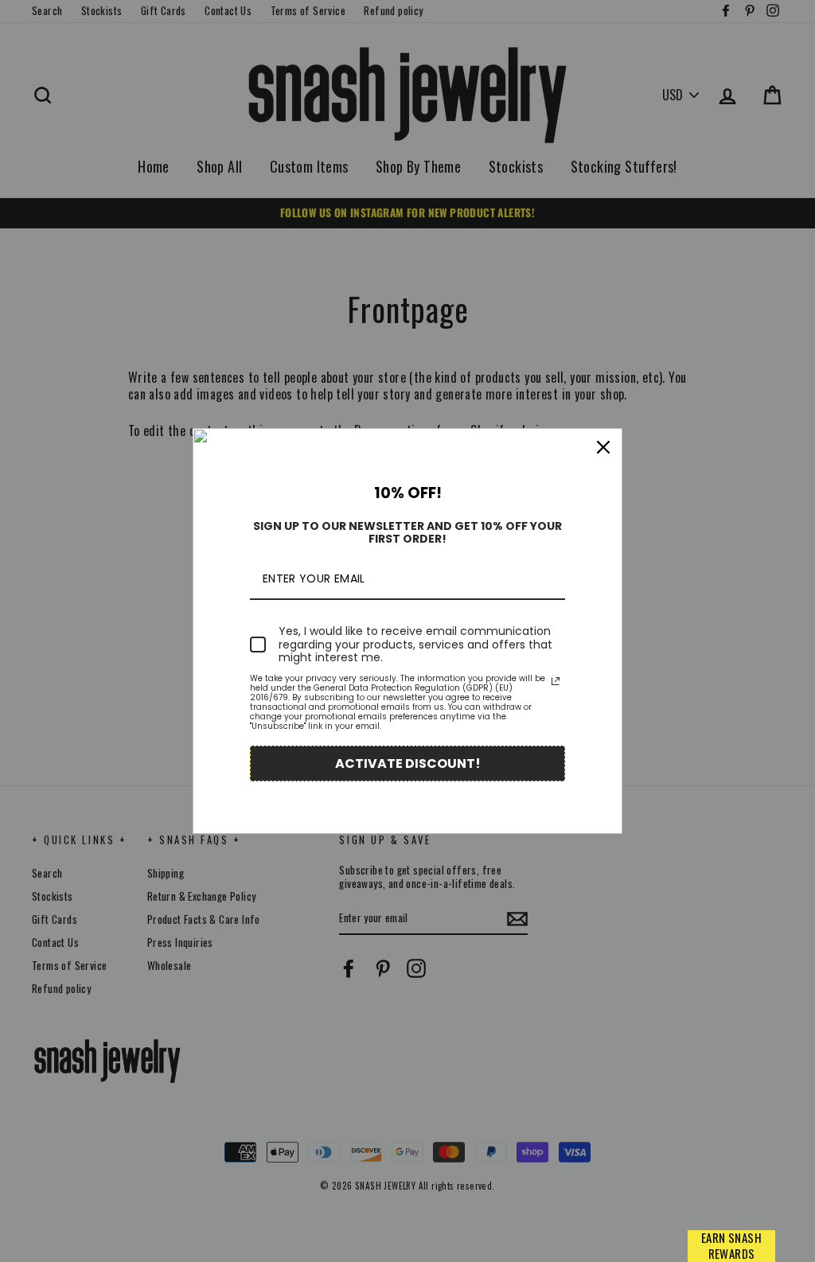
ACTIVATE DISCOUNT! (408, 763)
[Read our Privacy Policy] (555, 681)
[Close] (603, 447)
